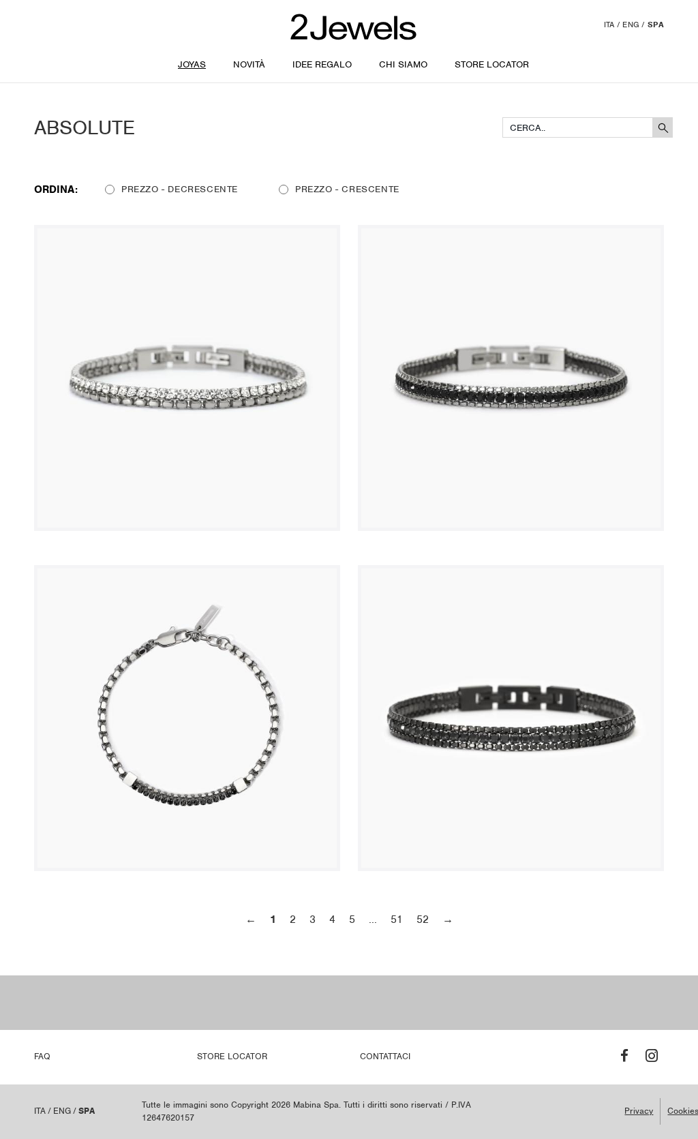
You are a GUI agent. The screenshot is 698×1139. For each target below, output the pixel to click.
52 (422, 919)
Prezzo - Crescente (347, 189)
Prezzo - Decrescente (179, 189)
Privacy (638, 1111)
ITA (609, 24)
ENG (630, 24)
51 (397, 919)
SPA (656, 24)
